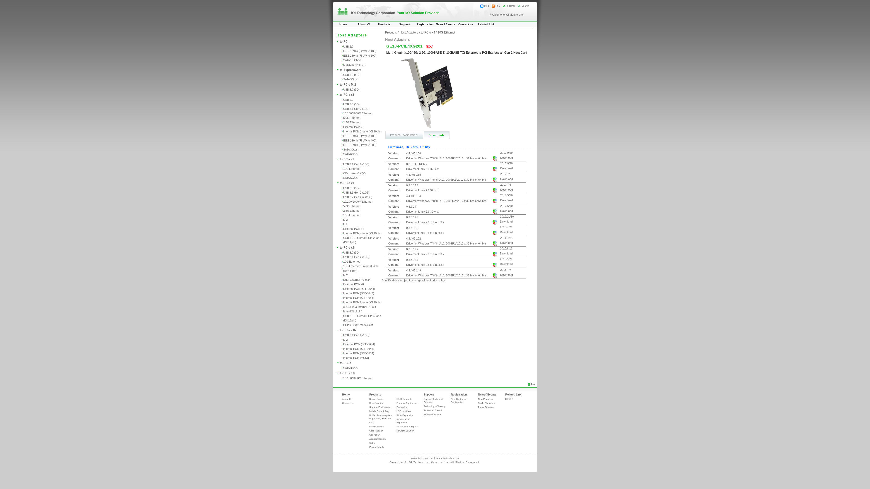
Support (404, 24)
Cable (372, 443)
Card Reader (376, 430)
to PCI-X (345, 363)
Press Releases (486, 407)
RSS (497, 6)
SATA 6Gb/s (350, 154)
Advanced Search (433, 410)
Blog (486, 6)
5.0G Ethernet (351, 118)
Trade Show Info (486, 403)
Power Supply (376, 447)
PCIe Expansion (404, 415)
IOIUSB (509, 399)
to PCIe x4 (347, 183)
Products (384, 24)
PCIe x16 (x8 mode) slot (358, 325)
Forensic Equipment (406, 403)
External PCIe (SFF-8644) (359, 288)
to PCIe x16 (348, 330)
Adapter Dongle (377, 439)
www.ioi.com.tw (422, 458)
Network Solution (405, 430)
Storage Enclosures (379, 407)
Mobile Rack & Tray (379, 411)
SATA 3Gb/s (350, 79)
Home (343, 24)
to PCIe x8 (347, 247)
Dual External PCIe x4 (356, 279)
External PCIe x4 (353, 228)
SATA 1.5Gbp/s (352, 60)
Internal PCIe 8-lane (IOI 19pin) (362, 302)
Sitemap (511, 6)
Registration (425, 24)
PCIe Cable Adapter (406, 426)
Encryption (402, 407)
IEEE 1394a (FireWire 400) (359, 51)
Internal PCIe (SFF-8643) (358, 293)
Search (525, 6)
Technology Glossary (434, 406)
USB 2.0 (348, 46)
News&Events (445, 24)
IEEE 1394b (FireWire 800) (359, 55)
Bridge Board (376, 399)
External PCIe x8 (353, 284)
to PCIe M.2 (348, 84)
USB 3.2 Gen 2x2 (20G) (357, 197)
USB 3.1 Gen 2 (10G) (356, 108)
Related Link (486, 24)
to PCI (344, 41)
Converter (374, 435)
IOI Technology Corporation (395, 13)
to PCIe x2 (347, 159)
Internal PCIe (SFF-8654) (358, 298)
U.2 (345, 224)
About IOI (364, 24)
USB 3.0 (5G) (351, 75)
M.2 (345, 219)
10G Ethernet (351, 168)
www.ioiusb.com (447, 458)
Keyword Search (432, 414)
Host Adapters (409, 32)
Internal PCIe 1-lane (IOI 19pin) (362, 131)
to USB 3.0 (347, 373)
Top (533, 384)
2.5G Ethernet (351, 122)
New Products (485, 399)
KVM (371, 422)
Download (506, 157)
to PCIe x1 (347, 94)
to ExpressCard (350, 70)
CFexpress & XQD (354, 173)
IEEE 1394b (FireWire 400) (359, 140)
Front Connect (376, 426)
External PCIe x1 (353, 127)
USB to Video (403, 411)
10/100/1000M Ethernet (357, 113)
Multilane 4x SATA (354, 64)
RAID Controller (404, 399)
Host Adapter (376, 403)
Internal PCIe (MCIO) (356, 358)
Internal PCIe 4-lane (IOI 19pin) (362, 233)
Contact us (465, 24)
